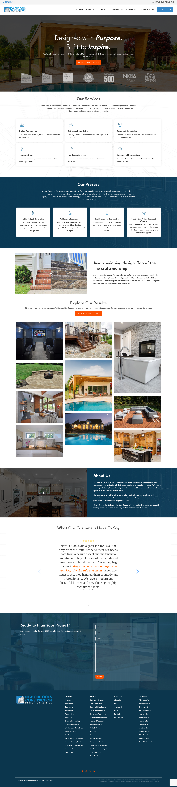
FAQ (172, 2)
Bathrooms (90, 9)
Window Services (96, 738)
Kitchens (79, 9)
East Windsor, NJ (145, 710)
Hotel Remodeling (96, 724)
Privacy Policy (49, 780)
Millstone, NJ (143, 728)
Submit (99, 676)
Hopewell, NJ (143, 721)
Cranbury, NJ (144, 707)
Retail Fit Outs (95, 756)
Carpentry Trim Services (98, 745)
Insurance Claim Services (74, 745)
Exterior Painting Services (74, 738)
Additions (68, 717)
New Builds (69, 752)
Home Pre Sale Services (73, 749)
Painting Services (71, 735)
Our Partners (119, 717)
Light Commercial (96, 703)
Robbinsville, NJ (144, 738)
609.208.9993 (10, 2)
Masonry (93, 731)
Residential (69, 710)
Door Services (94, 735)
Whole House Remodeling (74, 728)
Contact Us (165, 10)
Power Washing (70, 731)
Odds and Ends (95, 752)
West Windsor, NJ (145, 742)
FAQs (116, 710)
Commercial (131, 9)
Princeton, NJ (144, 735)
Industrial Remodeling (97, 721)
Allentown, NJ (144, 700)
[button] (137, 571)
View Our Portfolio (88, 314)
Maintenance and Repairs (99, 749)
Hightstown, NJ (144, 717)
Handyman (165, 2)
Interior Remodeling (72, 724)
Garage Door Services (97, 742)
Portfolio (117, 714)
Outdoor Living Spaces (98, 707)
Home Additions (117, 9)
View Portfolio (147, 10)
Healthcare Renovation (98, 714)
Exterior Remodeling (72, 721)
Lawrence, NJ (143, 724)
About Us (156, 2)
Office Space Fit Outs (97, 710)
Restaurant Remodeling (98, 717)
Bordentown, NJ (144, 703)
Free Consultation (88, 62)
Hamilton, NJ (143, 714)
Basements (103, 9)
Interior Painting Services (74, 742)
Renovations (69, 714)
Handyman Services (97, 700)
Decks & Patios (95, 728)
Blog (115, 703)
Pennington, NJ (144, 731)
